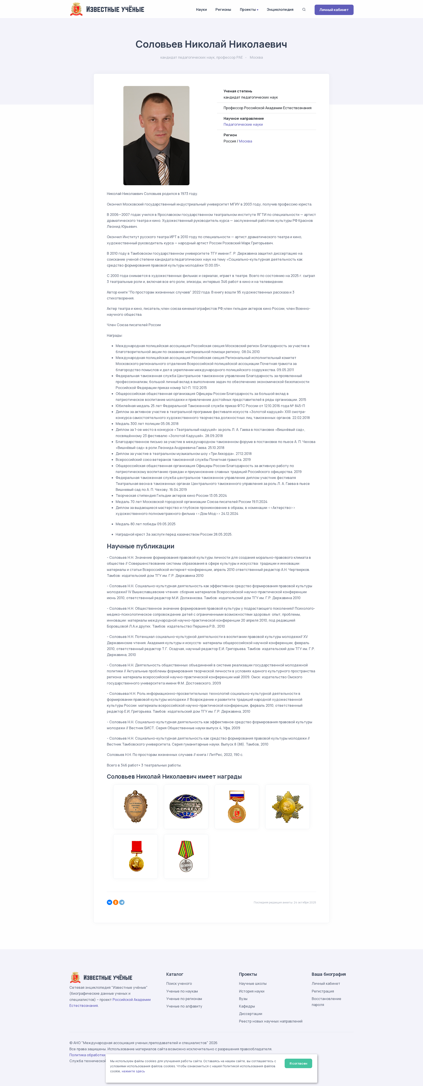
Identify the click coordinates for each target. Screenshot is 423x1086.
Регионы (223, 9)
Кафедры (247, 1006)
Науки (201, 9)
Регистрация (323, 991)
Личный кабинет (334, 9)
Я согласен (298, 1063)
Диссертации (250, 1013)
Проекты (248, 9)
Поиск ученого (179, 983)
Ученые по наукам (182, 991)
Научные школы (253, 983)
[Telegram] (121, 902)
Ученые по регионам (184, 998)
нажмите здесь (133, 1071)
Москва (245, 141)
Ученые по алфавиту (184, 1006)
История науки (251, 991)
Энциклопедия (280, 9)
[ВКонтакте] (109, 902)
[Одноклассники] (115, 902)
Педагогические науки (243, 124)
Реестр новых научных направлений (270, 1021)
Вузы (243, 998)
